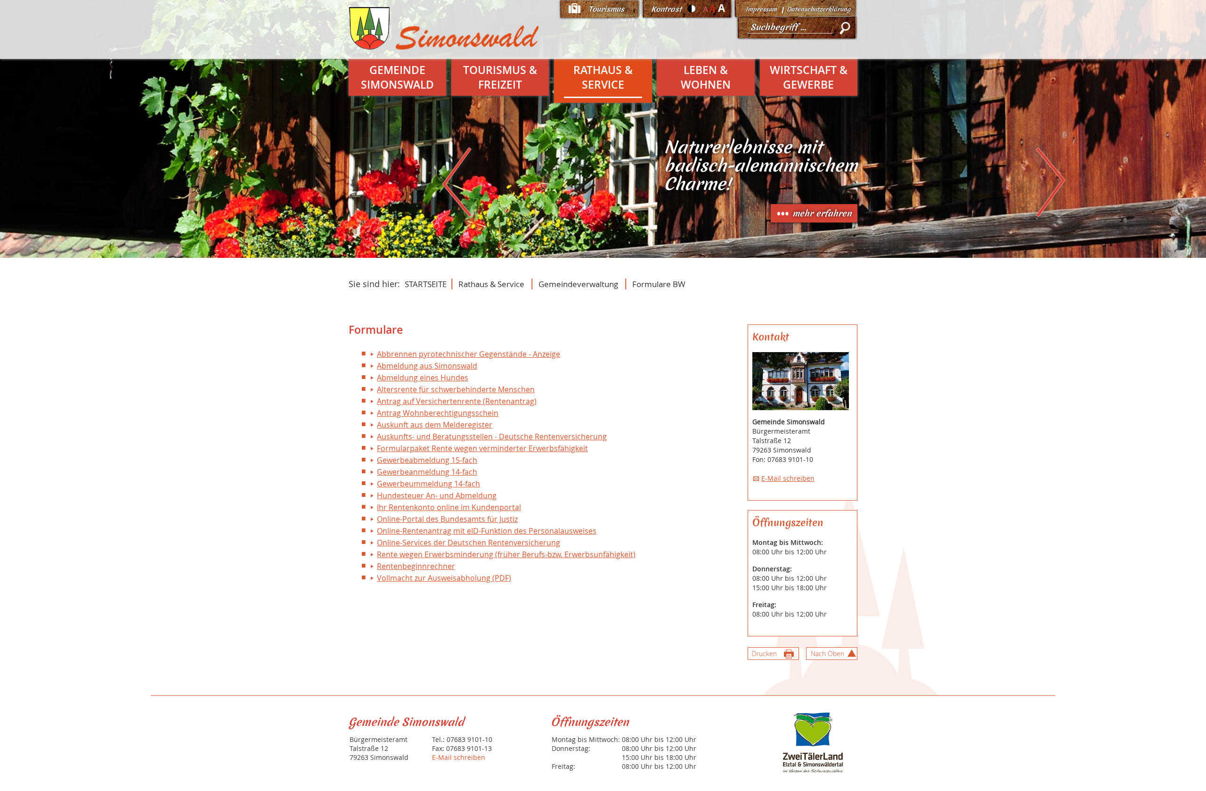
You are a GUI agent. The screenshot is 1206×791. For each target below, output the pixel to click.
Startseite (426, 284)
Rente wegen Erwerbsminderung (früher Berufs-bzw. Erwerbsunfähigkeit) (506, 554)
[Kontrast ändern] (691, 8)
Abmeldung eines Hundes (422, 377)
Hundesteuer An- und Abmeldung (437, 495)
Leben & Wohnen (706, 77)
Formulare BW (658, 284)
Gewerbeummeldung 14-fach (428, 483)
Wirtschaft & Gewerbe (808, 77)
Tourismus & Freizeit (500, 77)
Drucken (764, 653)
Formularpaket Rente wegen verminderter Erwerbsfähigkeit (482, 448)
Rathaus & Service (603, 77)
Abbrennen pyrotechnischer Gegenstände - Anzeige (468, 354)
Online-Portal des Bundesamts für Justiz (447, 519)
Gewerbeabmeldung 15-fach (427, 460)
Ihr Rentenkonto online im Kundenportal (449, 507)
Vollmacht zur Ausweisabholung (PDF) (444, 578)
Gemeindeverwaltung (578, 284)
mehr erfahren (822, 213)
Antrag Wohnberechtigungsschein (437, 413)
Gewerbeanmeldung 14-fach (427, 472)
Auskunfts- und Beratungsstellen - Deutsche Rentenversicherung (492, 436)
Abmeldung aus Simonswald (427, 366)
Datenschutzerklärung (818, 9)
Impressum (761, 9)
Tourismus (606, 9)
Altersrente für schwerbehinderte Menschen (456, 389)
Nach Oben (827, 653)
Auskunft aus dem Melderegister (434, 425)
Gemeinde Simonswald (397, 77)
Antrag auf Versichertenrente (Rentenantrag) (457, 401)
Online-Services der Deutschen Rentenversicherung (468, 542)
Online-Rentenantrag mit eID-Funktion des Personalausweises (486, 531)
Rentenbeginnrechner (416, 566)
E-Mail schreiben (788, 478)
